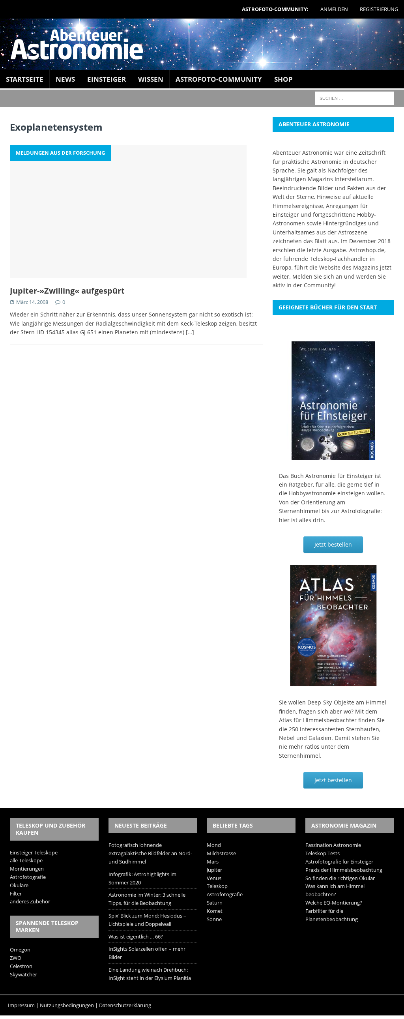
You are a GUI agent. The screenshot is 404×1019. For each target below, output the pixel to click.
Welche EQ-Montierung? (333, 902)
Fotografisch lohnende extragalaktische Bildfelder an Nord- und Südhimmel (150, 853)
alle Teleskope (26, 860)
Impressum (21, 1005)
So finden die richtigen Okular (340, 878)
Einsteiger (106, 79)
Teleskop (217, 886)
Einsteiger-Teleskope (34, 852)
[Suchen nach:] (354, 97)
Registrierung (379, 9)
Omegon (20, 949)
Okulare (19, 885)
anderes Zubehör (30, 901)
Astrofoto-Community (219, 79)
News (65, 79)
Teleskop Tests (322, 853)
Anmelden (334, 9)
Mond (214, 845)
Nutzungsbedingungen (67, 1005)
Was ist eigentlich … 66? (135, 936)
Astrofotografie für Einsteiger (339, 861)
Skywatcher (23, 974)
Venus (214, 878)
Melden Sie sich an (317, 276)
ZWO (15, 957)
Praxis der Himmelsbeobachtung (343, 869)
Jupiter (214, 869)
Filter (16, 893)
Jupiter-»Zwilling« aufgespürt (67, 290)
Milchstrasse (221, 853)
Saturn (215, 902)
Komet (215, 910)
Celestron (21, 966)
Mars (213, 861)
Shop (283, 79)
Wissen (150, 79)
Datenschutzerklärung (125, 1005)
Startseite (24, 79)
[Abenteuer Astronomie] (202, 44)
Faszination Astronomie (333, 845)
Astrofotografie (28, 876)
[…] (190, 332)
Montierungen (27, 868)
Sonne (214, 919)
